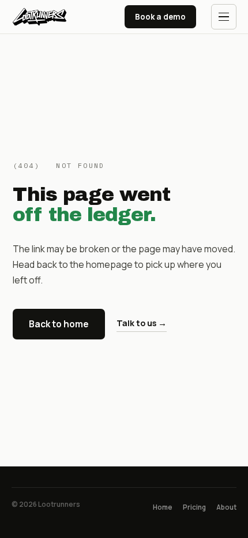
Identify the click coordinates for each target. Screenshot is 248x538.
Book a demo (160, 17)
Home (162, 507)
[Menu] (223, 16)
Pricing (194, 507)
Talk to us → (142, 322)
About (226, 507)
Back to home (59, 323)
